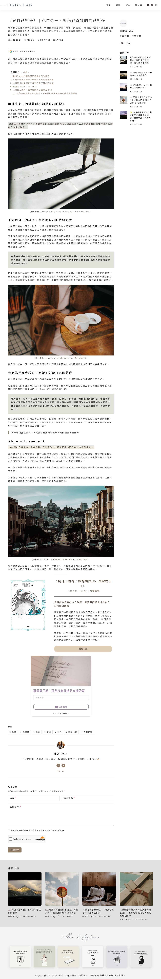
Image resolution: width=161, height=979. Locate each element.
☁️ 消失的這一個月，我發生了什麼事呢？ (141, 86)
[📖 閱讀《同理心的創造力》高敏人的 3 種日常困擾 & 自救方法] (123, 99)
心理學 (24, 732)
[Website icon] (58, 765)
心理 (13, 732)
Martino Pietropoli (64, 211)
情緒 (47, 732)
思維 (36, 732)
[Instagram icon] (63, 765)
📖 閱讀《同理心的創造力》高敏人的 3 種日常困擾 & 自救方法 (141, 100)
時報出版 (71, 732)
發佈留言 (15, 850)
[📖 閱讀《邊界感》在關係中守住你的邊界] (123, 75)
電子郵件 (69, 798)
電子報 (138, 5)
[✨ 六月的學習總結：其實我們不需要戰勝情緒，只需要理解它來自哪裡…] (123, 115)
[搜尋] (156, 5)
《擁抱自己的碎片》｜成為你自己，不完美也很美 (98, 911)
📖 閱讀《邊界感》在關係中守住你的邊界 (141, 73)
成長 (58, 732)
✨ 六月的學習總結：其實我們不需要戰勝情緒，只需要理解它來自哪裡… (141, 116)
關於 (118, 5)
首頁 (108, 5)
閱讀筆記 (30, 40)
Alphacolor (63, 358)
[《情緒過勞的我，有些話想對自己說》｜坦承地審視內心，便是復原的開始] (136, 889)
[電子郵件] (148, 5)
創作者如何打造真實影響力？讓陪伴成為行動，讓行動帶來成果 (140, 60)
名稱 (13, 798)
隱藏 (25, 72)
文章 (128, 5)
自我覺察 (86, 732)
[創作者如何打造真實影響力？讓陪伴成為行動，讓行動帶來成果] (123, 60)
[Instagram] (152, 5)
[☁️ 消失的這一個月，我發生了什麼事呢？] (123, 87)
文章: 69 (61, 771)
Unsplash (84, 211)
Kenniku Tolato (64, 559)
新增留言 (15, 807)
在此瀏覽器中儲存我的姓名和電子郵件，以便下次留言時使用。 (38, 830)
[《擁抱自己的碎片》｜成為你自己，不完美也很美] (99, 889)
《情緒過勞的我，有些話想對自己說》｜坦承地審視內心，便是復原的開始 (135, 912)
